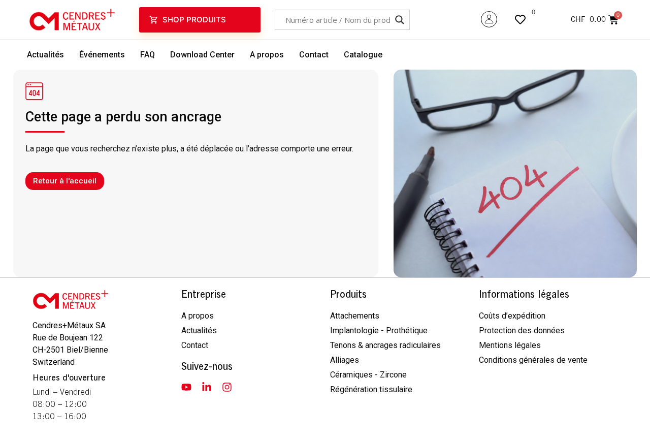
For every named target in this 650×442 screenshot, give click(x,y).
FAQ (147, 54)
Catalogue (363, 54)
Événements (102, 54)
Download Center (202, 54)
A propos (267, 54)
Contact (314, 54)
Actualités (45, 54)
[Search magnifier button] (400, 20)
